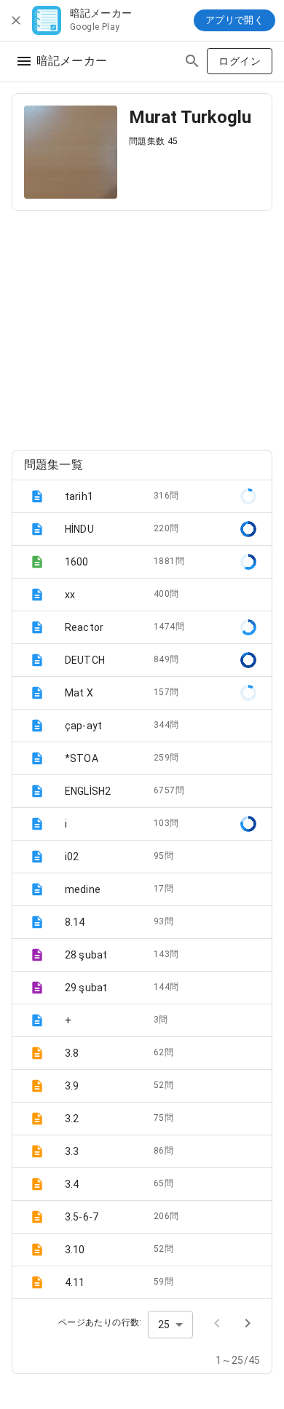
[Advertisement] (142, 324)
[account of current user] (24, 61)
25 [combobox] (164, 1324)
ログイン (239, 61)
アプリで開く (234, 20)
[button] (142, 496)
